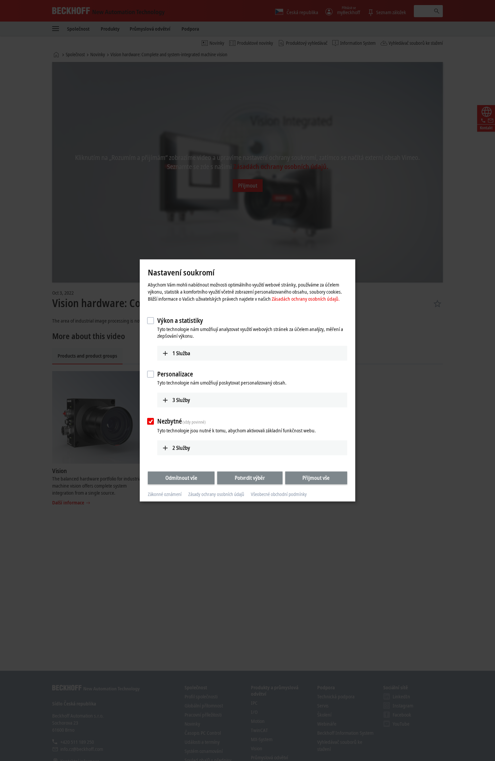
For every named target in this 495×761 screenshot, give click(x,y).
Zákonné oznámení (165, 494)
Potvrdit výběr (250, 478)
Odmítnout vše (181, 478)
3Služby (181, 400)
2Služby (181, 448)
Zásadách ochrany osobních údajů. (306, 298)
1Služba (181, 353)
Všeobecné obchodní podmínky (279, 494)
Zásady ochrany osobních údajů (216, 494)
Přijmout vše (316, 478)
